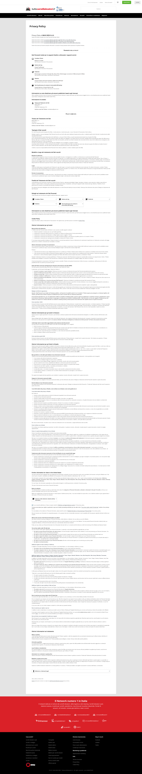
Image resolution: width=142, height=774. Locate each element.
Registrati (127, 2)
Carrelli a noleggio (30, 742)
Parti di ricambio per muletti (55, 758)
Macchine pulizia (49, 15)
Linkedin (97, 742)
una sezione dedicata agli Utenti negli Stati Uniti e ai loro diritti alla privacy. (60, 40)
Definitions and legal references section (66, 505)
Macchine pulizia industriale (33, 750)
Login (137, 2)
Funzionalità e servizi (78, 742)
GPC (37, 613)
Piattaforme (59, 15)
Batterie (66, 15)
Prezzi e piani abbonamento (80, 745)
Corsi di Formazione (92, 2)
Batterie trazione (52, 750)
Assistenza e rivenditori (31, 758)
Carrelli (28, 760)
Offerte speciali (52, 763)
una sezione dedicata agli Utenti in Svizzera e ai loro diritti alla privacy (59, 41)
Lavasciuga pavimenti (53, 755)
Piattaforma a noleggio (31, 755)
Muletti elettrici (52, 745)
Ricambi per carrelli (31, 747)
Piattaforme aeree (30, 752)
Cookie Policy (82, 220)
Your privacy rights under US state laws (89, 507)
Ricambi (82, 15)
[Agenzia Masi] (32, 766)
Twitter (97, 745)
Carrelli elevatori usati (31, 740)
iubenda (33, 680)
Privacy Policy (76, 762)
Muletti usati (51, 742)
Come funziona (76, 740)
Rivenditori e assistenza (93, 15)
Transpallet (51, 740)
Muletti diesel (51, 747)
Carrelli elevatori (31, 15)
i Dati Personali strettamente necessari (56, 680)
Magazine (104, 15)
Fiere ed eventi (108, 2)
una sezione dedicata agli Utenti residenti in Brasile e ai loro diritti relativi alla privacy (62, 42)
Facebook (97, 740)
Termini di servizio (77, 759)
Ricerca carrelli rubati (53, 760)
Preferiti (118, 2)
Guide (101, 2)
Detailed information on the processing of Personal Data (79, 511)
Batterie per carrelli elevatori (55, 752)
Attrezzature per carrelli (32, 745)
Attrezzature (74, 15)
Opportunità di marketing (79, 753)
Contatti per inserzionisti (79, 747)
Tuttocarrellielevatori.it (45, 8)
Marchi (40, 15)
